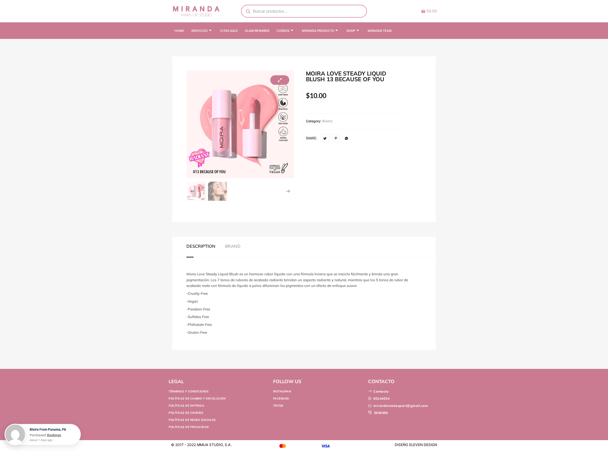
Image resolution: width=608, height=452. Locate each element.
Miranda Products (318, 31)
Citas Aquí (229, 31)
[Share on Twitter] (325, 138)
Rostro (327, 121)
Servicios (199, 31)
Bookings (54, 435)
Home (179, 31)
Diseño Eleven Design (416, 444)
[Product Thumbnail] (279, 80)
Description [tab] (200, 246)
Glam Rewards (257, 31)
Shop (351, 31)
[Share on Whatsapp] (346, 138)
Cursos (282, 31)
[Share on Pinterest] (336, 138)
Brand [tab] (233, 246)
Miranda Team (380, 31)
